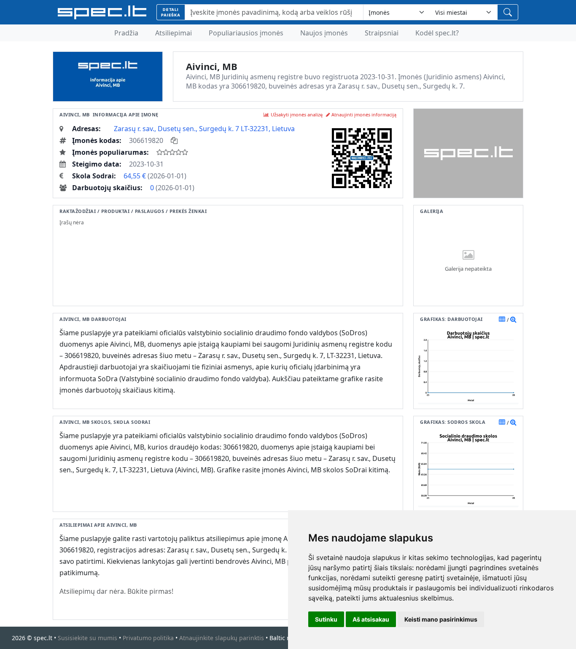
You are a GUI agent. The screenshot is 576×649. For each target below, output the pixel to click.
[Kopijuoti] (174, 140)
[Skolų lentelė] (502, 422)
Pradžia (126, 33)
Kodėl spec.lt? (437, 33)
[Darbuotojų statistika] (513, 319)
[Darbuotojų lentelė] (502, 319)
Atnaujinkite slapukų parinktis (221, 638)
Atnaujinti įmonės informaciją (363, 114)
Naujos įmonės (324, 33)
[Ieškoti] (507, 12)
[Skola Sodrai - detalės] (513, 422)
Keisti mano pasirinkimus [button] (440, 619)
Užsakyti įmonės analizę (297, 114)
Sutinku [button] (326, 619)
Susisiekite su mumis (87, 638)
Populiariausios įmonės (246, 33)
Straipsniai (381, 33)
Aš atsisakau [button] (371, 619)
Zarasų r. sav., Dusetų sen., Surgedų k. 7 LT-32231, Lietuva (204, 128)
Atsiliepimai (173, 33)
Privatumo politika (148, 638)
